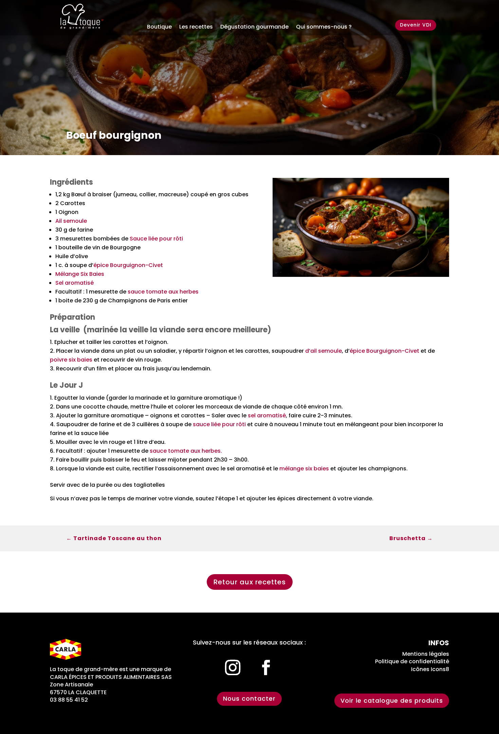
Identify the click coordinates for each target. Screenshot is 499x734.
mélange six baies (304, 468)
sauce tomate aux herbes (163, 292)
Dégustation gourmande (254, 27)
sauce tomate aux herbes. (186, 451)
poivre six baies (71, 360)
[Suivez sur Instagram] (233, 667)
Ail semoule (71, 221)
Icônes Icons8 (430, 669)
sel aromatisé (267, 415)
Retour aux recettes (250, 582)
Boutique (159, 27)
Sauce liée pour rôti (156, 239)
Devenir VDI (415, 24)
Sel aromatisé (74, 283)
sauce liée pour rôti (219, 424)
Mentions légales (425, 654)
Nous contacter (249, 698)
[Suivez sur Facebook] (266, 667)
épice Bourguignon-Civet (128, 265)
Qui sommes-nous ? (324, 27)
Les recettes (196, 27)
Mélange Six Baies (79, 274)
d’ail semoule (323, 351)
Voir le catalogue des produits (391, 700)
